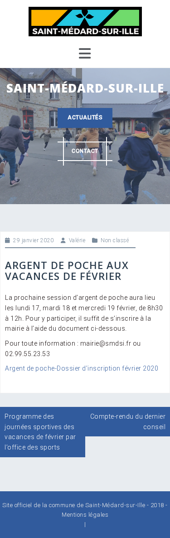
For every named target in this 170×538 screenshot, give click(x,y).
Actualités (85, 117)
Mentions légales (85, 514)
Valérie (77, 240)
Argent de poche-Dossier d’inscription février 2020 (81, 368)
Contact (85, 151)
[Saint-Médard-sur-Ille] (85, 20)
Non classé (115, 240)
